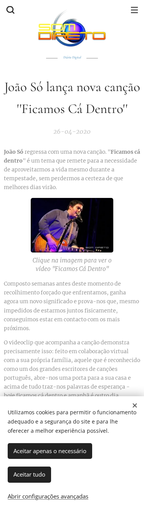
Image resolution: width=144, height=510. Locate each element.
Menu (134, 9)
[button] (9, 9)
